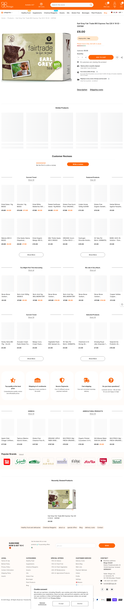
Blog (81, 527)
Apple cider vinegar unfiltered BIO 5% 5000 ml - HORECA (7, 439)
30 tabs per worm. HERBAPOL (100, 239)
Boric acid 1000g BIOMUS (23, 295)
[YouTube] (112, 589)
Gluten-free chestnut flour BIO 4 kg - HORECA (39, 439)
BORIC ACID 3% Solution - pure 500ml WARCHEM (116, 239)
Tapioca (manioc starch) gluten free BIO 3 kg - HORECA (22, 439)
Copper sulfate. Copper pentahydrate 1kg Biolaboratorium (116, 295)
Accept (61, 603)
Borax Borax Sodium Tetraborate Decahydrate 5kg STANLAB (54, 295)
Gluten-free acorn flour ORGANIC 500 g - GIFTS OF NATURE (69, 206)
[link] (117, 57)
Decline (79, 603)
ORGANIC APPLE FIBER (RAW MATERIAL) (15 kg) (54, 439)
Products (11, 18)
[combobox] (69, 5)
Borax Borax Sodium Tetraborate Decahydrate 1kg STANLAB (7, 295)
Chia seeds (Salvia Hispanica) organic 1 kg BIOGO (23, 239)
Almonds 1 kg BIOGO (21, 206)
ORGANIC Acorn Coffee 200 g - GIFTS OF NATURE (69, 239)
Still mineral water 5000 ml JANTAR (100, 439)
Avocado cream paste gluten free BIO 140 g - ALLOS (23, 343)
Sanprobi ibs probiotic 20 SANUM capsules (116, 343)
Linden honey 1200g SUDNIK (84, 206)
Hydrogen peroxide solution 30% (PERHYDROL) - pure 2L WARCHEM (85, 239)
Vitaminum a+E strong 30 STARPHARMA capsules (84, 343)
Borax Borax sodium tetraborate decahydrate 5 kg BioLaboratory (100, 295)
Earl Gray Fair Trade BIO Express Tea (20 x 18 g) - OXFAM (62, 517)
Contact (100, 527)
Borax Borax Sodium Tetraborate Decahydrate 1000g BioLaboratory (84, 295)
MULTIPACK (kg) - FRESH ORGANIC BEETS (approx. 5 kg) (69, 439)
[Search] (71, 5)
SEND (107, 545)
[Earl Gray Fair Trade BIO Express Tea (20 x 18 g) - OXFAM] (62, 499)
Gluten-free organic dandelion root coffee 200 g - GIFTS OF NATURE (100, 206)
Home (3, 18)
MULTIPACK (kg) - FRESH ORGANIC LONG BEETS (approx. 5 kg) (116, 439)
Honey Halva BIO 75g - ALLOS (7, 343)
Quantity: (80, 54)
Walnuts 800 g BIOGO (6, 239)
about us (62, 527)
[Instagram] (107, 589)
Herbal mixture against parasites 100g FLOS (116, 206)
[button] (100, 80)
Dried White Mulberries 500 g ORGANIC (38, 206)
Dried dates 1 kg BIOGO (7, 206)
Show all (31, 270)
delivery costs (90, 527)
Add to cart (101, 57)
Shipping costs (96, 90)
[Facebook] (102, 589)
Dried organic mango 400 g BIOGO (37, 239)
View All (93, 180)
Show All (31, 180)
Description (82, 90)
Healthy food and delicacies (30, 527)
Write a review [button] (78, 164)
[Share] (121, 57)
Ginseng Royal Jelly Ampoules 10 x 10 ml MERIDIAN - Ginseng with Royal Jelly (100, 343)
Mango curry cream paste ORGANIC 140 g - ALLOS (39, 343)
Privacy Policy (56, 598)
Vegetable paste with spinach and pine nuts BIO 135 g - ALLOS (54, 343)
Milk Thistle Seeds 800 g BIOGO (54, 239)
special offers (72, 527)
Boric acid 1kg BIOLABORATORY (39, 295)
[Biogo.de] (6, 462)
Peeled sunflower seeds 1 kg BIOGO (54, 206)
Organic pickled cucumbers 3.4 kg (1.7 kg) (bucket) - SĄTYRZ (85, 439)
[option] (36, 57)
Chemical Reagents (49, 527)
